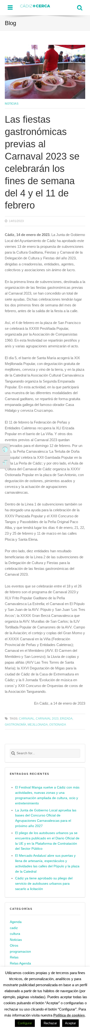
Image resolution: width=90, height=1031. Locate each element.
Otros (14, 945)
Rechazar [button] (50, 1023)
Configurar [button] (25, 1023)
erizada (66, 718)
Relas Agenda (20, 963)
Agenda (16, 922)
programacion (20, 951)
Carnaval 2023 (47, 718)
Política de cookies (69, 1015)
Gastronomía (15, 724)
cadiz (14, 928)
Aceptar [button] (70, 1023)
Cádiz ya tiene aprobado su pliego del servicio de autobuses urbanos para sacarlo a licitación (43, 883)
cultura (15, 934)
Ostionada (57, 724)
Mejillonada (38, 724)
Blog (10, 23)
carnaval (26, 718)
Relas (14, 957)
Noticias (11, 103)
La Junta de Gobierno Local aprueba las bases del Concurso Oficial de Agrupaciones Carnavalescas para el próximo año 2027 (45, 818)
